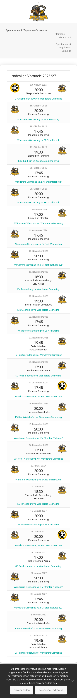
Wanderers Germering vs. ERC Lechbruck (38, 140)
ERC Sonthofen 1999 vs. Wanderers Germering (38, 98)
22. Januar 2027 (38, 531)
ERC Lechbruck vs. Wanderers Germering (38, 310)
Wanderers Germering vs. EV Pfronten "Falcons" (38, 438)
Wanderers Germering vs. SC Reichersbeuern (38, 479)
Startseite (60, 34)
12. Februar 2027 (38, 635)
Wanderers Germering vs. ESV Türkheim (38, 330)
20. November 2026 (38, 296)
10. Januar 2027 (38, 486)
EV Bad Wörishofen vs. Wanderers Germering (38, 417)
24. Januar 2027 (38, 552)
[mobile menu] (72, 7)
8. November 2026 (38, 230)
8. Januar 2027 (38, 466)
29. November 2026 (38, 362)
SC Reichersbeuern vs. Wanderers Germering (38, 375)
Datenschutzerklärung (51, 690)
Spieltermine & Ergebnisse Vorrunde (63, 47)
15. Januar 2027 (38, 511)
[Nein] (72, 681)
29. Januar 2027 (38, 573)
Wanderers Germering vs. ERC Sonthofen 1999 (38, 396)
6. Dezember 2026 (38, 382)
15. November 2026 (38, 272)
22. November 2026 (38, 317)
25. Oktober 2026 (38, 168)
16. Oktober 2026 (38, 106)
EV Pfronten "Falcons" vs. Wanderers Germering (38, 223)
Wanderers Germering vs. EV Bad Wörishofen (38, 244)
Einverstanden (22, 690)
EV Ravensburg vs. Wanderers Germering (38, 289)
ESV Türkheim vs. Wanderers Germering (38, 161)
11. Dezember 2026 (38, 403)
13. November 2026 (38, 251)
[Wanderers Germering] (38, 11)
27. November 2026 (38, 338)
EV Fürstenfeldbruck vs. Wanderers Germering (38, 355)
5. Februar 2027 (38, 614)
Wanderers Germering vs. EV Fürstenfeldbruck (38, 181)
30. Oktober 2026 (38, 189)
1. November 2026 (38, 209)
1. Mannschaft (63, 37)
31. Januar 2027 (38, 594)
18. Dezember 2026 (38, 424)
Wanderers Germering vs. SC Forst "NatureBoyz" (38, 265)
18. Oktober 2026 (38, 126)
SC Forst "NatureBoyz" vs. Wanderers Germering (38, 458)
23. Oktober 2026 (38, 147)
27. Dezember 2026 (38, 445)
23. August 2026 (38, 85)
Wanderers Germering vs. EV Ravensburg (38, 119)
